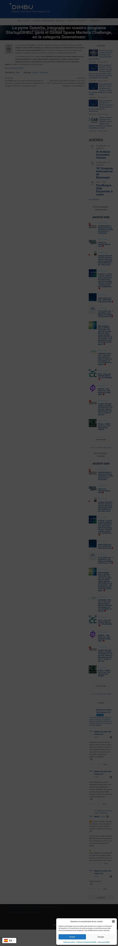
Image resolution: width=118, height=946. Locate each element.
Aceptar (72, 936)
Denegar (101, 936)
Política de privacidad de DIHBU (86, 942)
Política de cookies (69, 942)
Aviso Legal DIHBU (104, 942)
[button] (113, 921)
